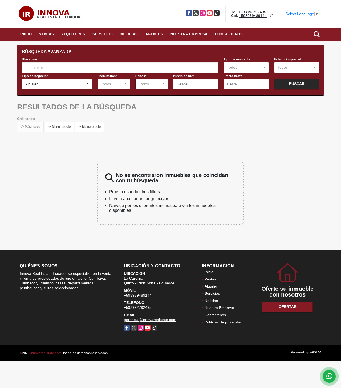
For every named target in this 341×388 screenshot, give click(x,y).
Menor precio (60, 127)
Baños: (140, 76)
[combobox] (246, 67)
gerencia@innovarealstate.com (150, 320)
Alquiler (211, 286)
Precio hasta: (234, 76)
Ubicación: (30, 59)
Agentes (154, 34)
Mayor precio (90, 127)
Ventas (46, 34)
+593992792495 (252, 12)
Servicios (102, 34)
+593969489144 (253, 16)
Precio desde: (183, 76)
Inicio (26, 34)
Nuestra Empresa (189, 34)
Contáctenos (229, 34)
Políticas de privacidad (223, 322)
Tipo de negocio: (35, 76)
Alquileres (73, 34)
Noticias (129, 34)
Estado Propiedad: (288, 59)
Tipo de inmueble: (237, 59)
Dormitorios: (107, 76)
